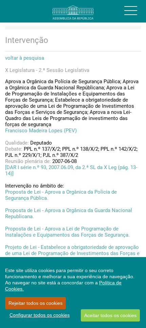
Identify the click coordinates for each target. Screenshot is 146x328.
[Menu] (131, 10)
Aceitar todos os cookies (110, 315)
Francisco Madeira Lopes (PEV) (41, 131)
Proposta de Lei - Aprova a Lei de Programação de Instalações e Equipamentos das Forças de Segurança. (67, 232)
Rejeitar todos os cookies (35, 303)
